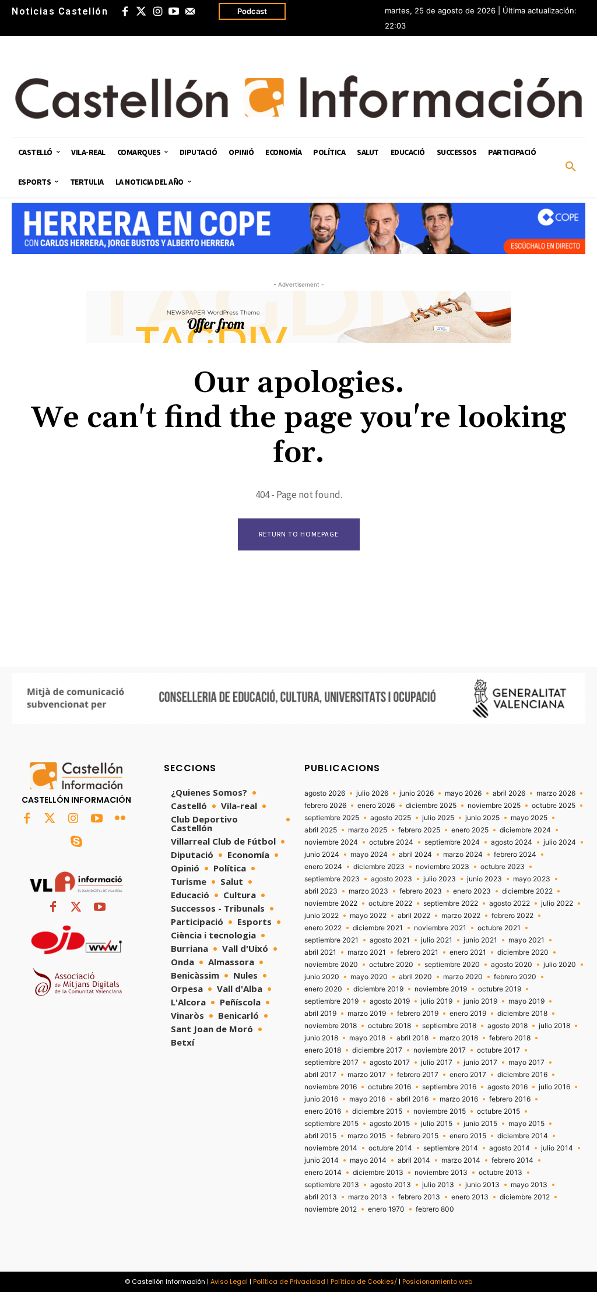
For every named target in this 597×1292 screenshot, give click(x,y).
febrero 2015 (417, 1135)
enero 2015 (467, 1135)
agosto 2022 (509, 903)
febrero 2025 (419, 830)
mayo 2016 (367, 1099)
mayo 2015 (526, 1123)
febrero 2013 (419, 1197)
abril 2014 (414, 1160)
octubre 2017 (498, 1050)
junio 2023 (484, 879)
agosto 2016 (507, 1086)
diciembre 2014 (522, 1135)
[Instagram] (157, 11)
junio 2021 (480, 940)
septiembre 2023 (332, 879)
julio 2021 (436, 940)
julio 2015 (436, 1123)
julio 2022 (557, 903)
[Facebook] (125, 11)
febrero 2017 (417, 1074)
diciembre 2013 (378, 1172)
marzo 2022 (460, 915)
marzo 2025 (367, 830)
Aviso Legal (229, 1281)
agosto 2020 (511, 964)
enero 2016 (322, 1111)
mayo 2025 (529, 817)
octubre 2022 (390, 903)
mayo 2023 (531, 879)
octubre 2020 (391, 964)
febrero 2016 (510, 1099)
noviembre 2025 (494, 805)
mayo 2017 (526, 1062)
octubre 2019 (499, 989)
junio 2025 (482, 817)
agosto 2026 (324, 793)
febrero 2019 (417, 1013)
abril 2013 (320, 1197)
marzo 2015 (366, 1135)
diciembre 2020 (523, 952)
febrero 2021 (417, 952)
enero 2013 (470, 1197)
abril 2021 (320, 952)
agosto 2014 (509, 1148)
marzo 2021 (366, 952)
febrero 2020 (515, 976)
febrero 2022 (512, 915)
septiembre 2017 (331, 1062)
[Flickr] (120, 819)
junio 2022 (321, 915)
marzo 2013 (367, 1197)
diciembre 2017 (377, 1050)
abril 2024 (415, 854)
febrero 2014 (512, 1160)
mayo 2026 (463, 793)
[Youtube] (173, 11)
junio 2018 (321, 1038)
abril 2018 (412, 1038)
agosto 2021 (390, 940)
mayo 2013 (529, 1184)
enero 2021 (467, 952)
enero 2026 (376, 805)
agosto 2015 (390, 1123)
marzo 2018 (459, 1038)
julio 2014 (557, 1148)
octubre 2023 (502, 866)
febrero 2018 (510, 1038)
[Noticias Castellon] (298, 97)
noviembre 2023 (442, 866)
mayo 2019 (526, 1001)
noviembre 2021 (440, 927)
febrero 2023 (420, 891)
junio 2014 (321, 1160)
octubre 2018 (389, 1025)
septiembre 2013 (331, 1184)
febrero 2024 (515, 854)
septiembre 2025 (331, 817)
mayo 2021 (526, 940)
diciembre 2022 (527, 891)
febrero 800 (435, 1209)
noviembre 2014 (330, 1148)
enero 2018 (322, 1050)
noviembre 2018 (330, 1025)
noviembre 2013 (441, 1172)
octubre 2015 (498, 1111)
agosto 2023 (391, 879)
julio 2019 (436, 1001)
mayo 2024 (369, 854)
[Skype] (76, 842)
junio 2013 (482, 1184)
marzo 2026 (555, 793)
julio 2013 (438, 1184)
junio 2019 (480, 1001)
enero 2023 (472, 891)
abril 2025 (320, 830)
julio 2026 (372, 793)
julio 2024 (559, 842)
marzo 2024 (463, 854)
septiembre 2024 (452, 842)
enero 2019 (467, 1013)
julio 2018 (554, 1025)
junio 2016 (321, 1099)
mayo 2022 (368, 915)
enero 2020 (323, 989)
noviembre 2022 (330, 903)
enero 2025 (470, 830)
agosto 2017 (390, 1062)
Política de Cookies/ (364, 1281)
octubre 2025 (553, 805)
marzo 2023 (368, 891)
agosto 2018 (507, 1025)
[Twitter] (141, 11)
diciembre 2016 (522, 1074)
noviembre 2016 (330, 1086)
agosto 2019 (390, 1001)
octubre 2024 (391, 842)
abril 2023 (321, 891)
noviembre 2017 (439, 1050)
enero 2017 (467, 1074)
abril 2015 (320, 1135)
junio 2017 (480, 1062)
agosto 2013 (390, 1184)
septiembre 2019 (331, 1001)
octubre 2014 (390, 1148)
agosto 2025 (390, 817)
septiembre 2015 (331, 1123)
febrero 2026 (325, 805)
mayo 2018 (367, 1038)
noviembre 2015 (439, 1111)
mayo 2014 (368, 1160)
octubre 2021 (499, 927)
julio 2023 (439, 879)
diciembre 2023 (379, 866)
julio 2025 (438, 817)
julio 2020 (559, 964)
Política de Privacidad (289, 1281)
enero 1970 (386, 1209)
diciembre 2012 (525, 1197)
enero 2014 (323, 1172)
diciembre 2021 (378, 927)
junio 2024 (321, 854)
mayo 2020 (369, 976)
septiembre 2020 (452, 964)
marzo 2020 (463, 976)
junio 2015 (480, 1123)
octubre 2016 (389, 1086)
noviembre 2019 (441, 989)
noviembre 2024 (331, 842)
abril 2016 (412, 1099)
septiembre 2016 (449, 1086)
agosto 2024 (511, 842)
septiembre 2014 (450, 1148)
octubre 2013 (500, 1172)
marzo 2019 (366, 1013)
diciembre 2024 (525, 830)
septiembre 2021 (331, 940)
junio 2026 (416, 793)
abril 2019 (320, 1013)
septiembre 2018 (449, 1025)
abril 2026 (509, 793)
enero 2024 (323, 866)
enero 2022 (323, 927)
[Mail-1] (190, 11)
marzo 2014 (460, 1160)
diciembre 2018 (522, 1013)
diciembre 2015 (377, 1111)
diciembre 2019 (378, 989)
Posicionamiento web (437, 1281)
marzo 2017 (366, 1074)
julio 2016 (554, 1086)
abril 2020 (415, 976)
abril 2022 (414, 915)
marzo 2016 (459, 1099)
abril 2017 (320, 1074)
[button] (571, 167)
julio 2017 (436, 1062)
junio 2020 (321, 976)
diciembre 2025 (431, 805)
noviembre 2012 (330, 1209)
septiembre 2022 (450, 903)
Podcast (252, 11)
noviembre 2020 (331, 964)
